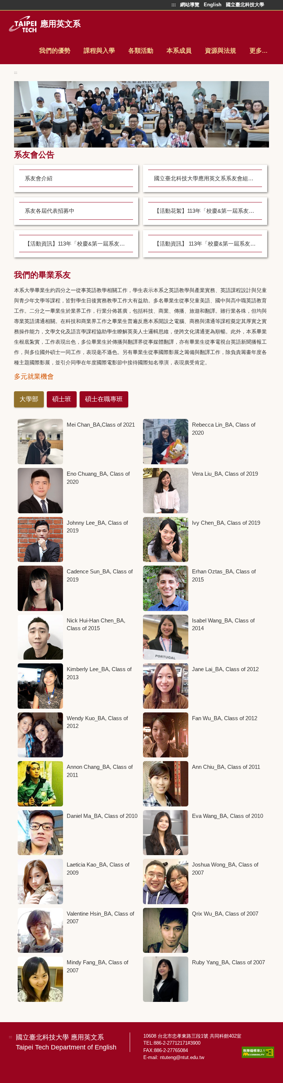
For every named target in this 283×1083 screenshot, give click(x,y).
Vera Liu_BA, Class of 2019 (225, 474)
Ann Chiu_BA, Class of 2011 (226, 767)
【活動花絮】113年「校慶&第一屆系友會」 (207, 211)
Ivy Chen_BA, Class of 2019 (226, 523)
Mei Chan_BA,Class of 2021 (101, 424)
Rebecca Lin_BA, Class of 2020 (223, 428)
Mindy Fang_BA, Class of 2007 (97, 966)
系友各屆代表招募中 (49, 211)
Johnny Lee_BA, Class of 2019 (97, 527)
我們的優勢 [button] (54, 50)
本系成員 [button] (179, 50)
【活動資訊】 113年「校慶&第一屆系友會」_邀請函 (208, 243)
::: (15, 72)
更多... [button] (258, 50)
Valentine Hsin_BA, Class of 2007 (100, 917)
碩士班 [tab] (61, 399)
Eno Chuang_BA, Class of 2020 (98, 478)
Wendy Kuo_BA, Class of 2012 (97, 722)
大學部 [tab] (29, 399)
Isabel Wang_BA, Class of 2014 (223, 624)
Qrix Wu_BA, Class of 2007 (225, 913)
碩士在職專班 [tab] (104, 399)
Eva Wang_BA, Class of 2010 (227, 816)
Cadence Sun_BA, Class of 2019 (100, 575)
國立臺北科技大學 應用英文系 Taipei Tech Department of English (66, 1042)
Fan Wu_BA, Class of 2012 (224, 718)
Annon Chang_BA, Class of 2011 (100, 771)
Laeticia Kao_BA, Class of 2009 (98, 868)
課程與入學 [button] (99, 50)
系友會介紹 (38, 178)
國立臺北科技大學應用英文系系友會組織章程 (208, 178)
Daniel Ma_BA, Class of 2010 (102, 816)
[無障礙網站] (258, 1052)
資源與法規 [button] (220, 50)
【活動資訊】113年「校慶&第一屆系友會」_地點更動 (79, 243)
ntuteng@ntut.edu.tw (182, 1057)
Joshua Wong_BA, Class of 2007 (225, 868)
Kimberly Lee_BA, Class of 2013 (99, 673)
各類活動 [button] (140, 50)
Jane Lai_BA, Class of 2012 (225, 669)
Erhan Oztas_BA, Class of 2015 (224, 575)
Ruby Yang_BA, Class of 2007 (228, 962)
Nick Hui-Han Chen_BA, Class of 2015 (96, 624)
